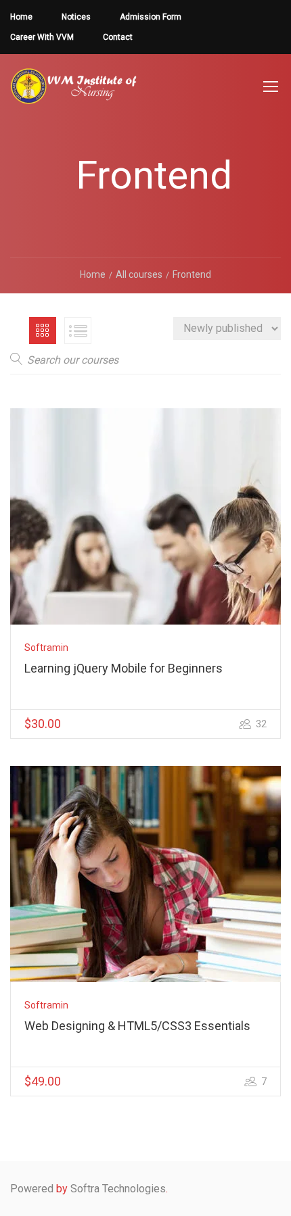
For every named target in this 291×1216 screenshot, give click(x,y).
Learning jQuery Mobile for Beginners (123, 668)
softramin (46, 647)
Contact (118, 37)
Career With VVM (42, 37)
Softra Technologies (118, 1188)
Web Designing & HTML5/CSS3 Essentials (137, 1026)
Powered (31, 1188)
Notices (76, 17)
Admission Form (150, 17)
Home (21, 17)
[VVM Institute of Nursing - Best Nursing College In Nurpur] (73, 93)
